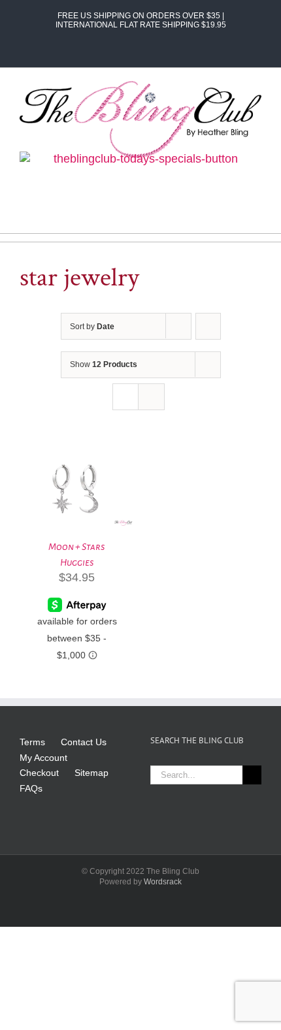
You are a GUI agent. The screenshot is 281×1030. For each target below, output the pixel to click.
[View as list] (151, 397)
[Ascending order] (208, 326)
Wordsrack (163, 881)
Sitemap (91, 772)
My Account (43, 757)
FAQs (31, 788)
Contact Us (84, 742)
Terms (32, 742)
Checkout (39, 772)
